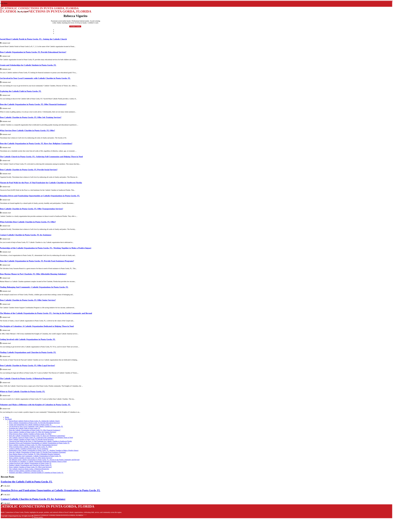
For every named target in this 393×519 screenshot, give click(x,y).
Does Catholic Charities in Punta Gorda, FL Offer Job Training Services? (32, 432)
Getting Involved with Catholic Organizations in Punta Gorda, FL (30, 463)
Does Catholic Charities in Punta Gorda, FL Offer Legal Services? (30, 467)
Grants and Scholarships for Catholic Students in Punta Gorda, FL (30, 424)
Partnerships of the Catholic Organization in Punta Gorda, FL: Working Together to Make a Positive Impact (43, 450)
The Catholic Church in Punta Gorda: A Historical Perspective (29, 469)
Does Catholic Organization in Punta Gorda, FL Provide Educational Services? (34, 423)
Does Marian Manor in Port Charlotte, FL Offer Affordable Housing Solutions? (34, 454)
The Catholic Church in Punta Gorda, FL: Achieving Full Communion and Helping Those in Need (41, 437)
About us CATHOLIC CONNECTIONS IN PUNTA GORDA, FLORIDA (58, 515)
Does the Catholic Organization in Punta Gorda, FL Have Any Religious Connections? (37, 436)
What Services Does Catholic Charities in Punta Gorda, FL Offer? (30, 434)
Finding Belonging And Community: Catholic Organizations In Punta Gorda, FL (35, 456)
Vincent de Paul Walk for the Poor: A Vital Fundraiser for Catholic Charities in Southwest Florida (40, 441)
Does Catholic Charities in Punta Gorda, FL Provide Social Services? (31, 439)
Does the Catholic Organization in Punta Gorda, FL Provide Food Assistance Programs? (37, 452)
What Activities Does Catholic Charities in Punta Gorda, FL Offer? (30, 447)
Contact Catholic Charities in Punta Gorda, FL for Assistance (28, 448)
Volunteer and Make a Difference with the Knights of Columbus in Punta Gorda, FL (36, 472)
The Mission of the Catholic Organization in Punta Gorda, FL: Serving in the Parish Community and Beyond (44, 460)
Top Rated (8, 419)
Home (7, 417)
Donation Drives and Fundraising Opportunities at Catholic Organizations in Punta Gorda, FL (39, 443)
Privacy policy (38, 517)
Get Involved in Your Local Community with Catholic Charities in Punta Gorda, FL (36, 426)
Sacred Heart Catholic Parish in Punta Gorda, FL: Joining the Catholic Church (34, 421)
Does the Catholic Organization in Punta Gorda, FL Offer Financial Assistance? (34, 430)
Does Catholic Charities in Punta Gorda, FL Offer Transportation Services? (33, 445)
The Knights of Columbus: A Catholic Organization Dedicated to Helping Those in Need (38, 461)
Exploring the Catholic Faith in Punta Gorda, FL (24, 428)
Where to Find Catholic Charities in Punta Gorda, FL (26, 471)
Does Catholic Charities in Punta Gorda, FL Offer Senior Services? (30, 458)
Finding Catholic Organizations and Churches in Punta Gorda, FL (30, 465)
